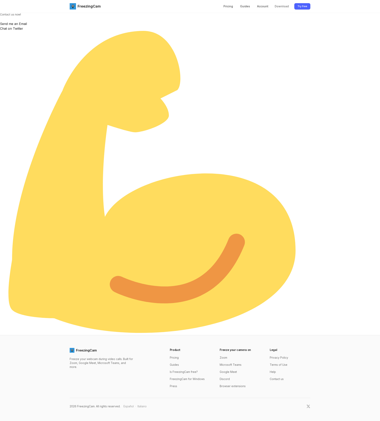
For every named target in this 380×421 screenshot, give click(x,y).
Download (282, 6)
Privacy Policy (279, 357)
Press (173, 386)
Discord (225, 379)
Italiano (142, 406)
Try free (302, 6)
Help (273, 371)
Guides (245, 6)
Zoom (223, 357)
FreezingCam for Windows (187, 379)
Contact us (277, 379)
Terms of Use (278, 364)
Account (262, 6)
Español (129, 406)
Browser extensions (233, 386)
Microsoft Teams (230, 364)
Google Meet (228, 371)
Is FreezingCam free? (184, 371)
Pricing (228, 6)
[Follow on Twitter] (308, 406)
